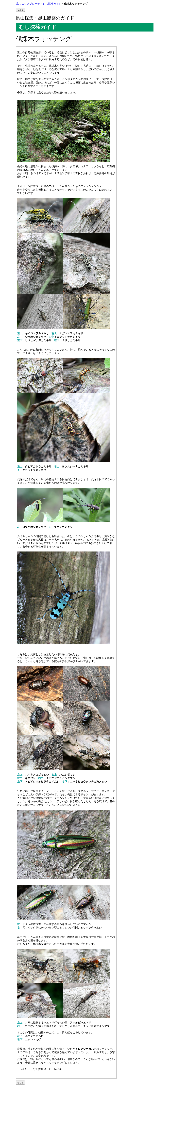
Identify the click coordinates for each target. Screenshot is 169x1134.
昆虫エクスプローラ (28, 3)
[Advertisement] (84, 1109)
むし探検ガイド (52, 3)
